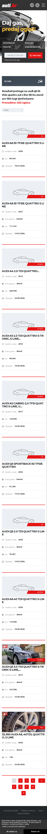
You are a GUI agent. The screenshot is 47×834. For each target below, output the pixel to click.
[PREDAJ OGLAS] (32, 5)
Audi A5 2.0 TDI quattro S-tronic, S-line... (22, 337)
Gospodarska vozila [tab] (33, 47)
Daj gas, (18, 25)
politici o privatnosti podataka (13, 826)
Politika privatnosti (28, 811)
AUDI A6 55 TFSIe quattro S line (23, 145)
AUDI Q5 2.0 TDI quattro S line (23, 533)
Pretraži (37, 55)
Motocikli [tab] (7, 47)
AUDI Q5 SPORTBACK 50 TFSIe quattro (22, 465)
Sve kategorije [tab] (9, 43)
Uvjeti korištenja (23, 813)
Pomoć (40, 811)
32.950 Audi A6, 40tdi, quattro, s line (23, 736)
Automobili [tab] (29, 43)
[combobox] (13, 110)
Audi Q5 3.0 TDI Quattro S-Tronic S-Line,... (23, 668)
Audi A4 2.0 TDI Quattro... (20, 271)
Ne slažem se (12, 831)
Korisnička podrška (11, 811)
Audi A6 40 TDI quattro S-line (23, 601)
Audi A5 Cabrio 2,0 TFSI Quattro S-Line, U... (22, 405)
